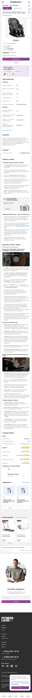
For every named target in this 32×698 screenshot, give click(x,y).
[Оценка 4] (9, 550)
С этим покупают (7, 517)
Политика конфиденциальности (9, 672)
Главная (3, 625)
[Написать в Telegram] (7, 666)
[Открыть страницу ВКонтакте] (2, 666)
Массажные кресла (25, 443)
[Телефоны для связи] (29, 2)
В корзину (16, 62)
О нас (2, 629)
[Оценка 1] (3, 550)
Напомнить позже (7, 15)
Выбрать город (17, 8)
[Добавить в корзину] (14, 540)
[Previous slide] (3, 27)
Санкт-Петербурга (12, 43)
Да (7, 8)
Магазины (4, 627)
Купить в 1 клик (16, 59)
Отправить (16, 601)
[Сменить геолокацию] (2, 2)
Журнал (3, 636)
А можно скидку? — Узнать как (9, 55)
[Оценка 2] (5, 550)
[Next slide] (29, 27)
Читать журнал (26, 482)
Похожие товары (21, 517)
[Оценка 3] (7, 550)
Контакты (3, 633)
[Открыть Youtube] (16, 666)
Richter (30, 9)
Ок (20, 687)
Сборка (3, 646)
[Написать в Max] (11, 666)
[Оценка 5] (12, 550)
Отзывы (5, 150)
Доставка (3, 642)
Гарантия (3, 644)
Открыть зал (4, 638)
